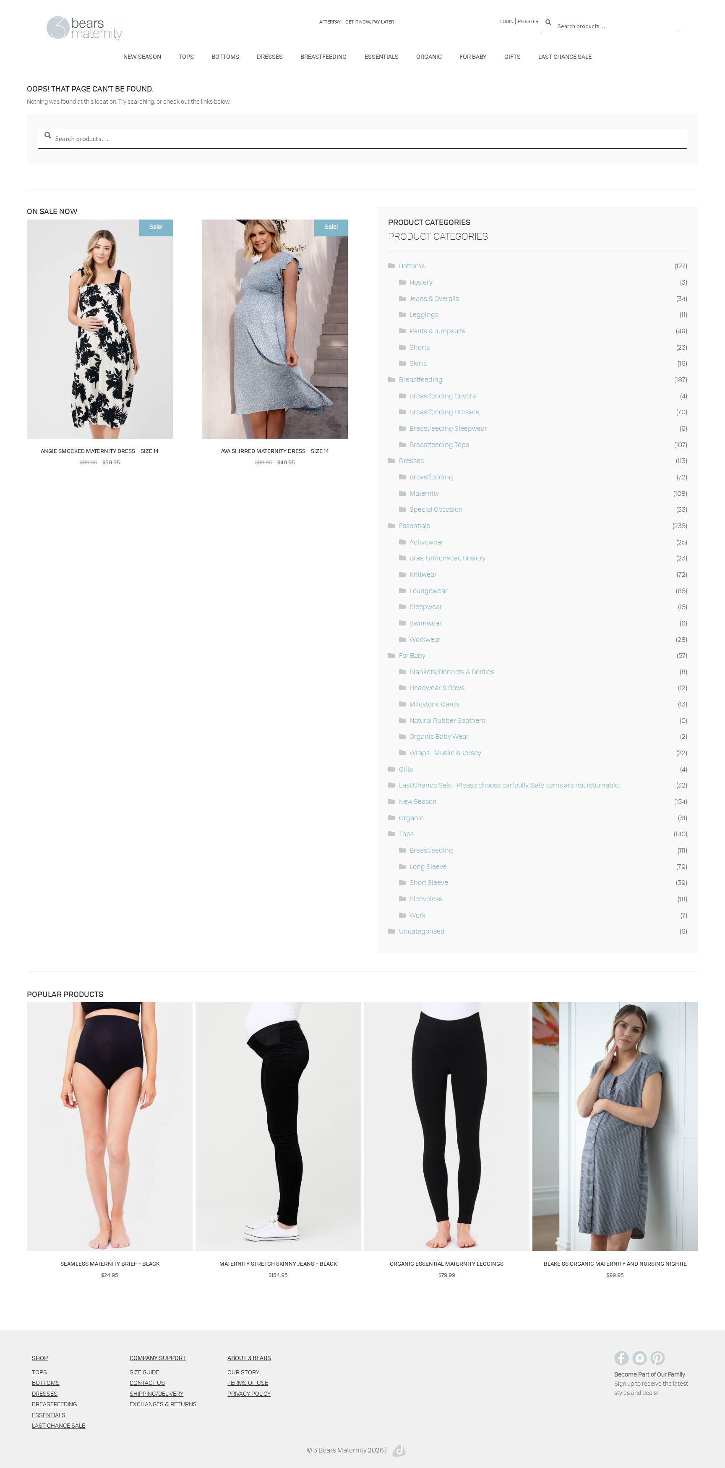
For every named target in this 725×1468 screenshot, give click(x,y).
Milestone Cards (434, 703)
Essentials (382, 56)
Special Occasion (436, 509)
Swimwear (425, 622)
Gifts (512, 56)
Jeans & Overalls (434, 298)
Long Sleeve (428, 866)
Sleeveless (425, 898)
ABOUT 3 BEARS (249, 1357)
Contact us (147, 1383)
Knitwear (423, 574)
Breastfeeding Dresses (444, 411)
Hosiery (421, 281)
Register (528, 21)
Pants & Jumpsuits (437, 330)
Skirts (418, 362)
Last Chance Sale (565, 56)
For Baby (473, 56)
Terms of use (247, 1383)
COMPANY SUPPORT (158, 1357)
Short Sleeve (428, 882)
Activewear (426, 541)
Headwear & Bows (436, 687)
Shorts (419, 347)
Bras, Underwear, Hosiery (447, 557)
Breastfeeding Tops (439, 444)
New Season (142, 56)
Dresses (270, 56)
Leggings (423, 314)
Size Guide (144, 1372)
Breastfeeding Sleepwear (448, 428)
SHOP (40, 1357)
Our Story (243, 1372)
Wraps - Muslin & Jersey (445, 752)
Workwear (425, 639)
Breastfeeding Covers (442, 395)
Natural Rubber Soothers (447, 720)
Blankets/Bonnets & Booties (451, 671)
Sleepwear (425, 606)
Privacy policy (249, 1393)
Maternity (424, 493)
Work (417, 915)
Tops (186, 56)
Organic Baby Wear (439, 736)
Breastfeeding (323, 56)
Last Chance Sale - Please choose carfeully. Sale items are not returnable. (509, 784)
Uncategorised (422, 930)
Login (507, 21)
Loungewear (428, 590)
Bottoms (225, 56)
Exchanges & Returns (163, 1404)
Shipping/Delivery (156, 1393)
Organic (429, 56)
